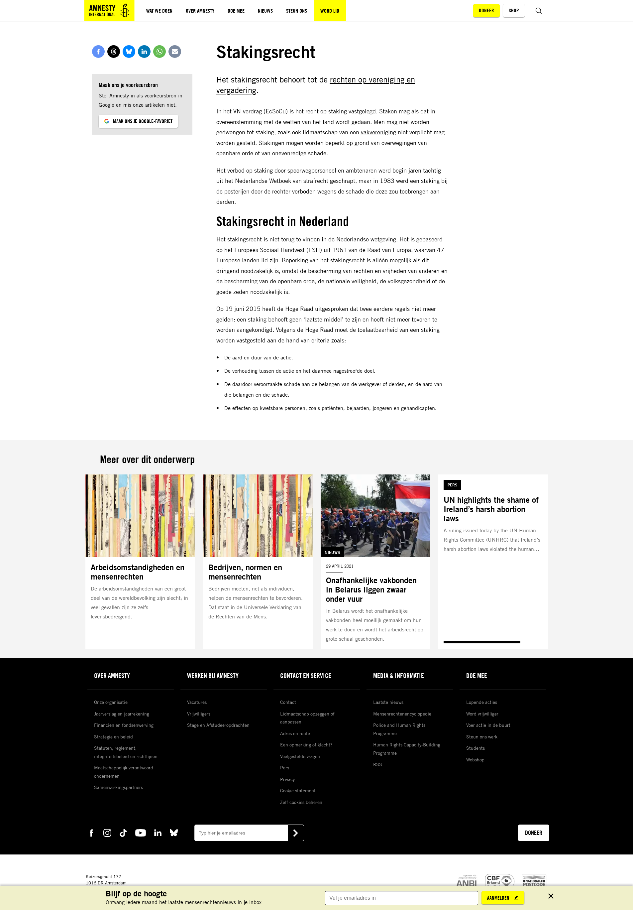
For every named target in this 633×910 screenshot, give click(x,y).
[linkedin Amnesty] (158, 832)
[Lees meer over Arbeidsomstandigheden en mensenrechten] (140, 561)
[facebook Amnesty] (91, 832)
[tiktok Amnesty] (123, 832)
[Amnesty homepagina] (109, 10)
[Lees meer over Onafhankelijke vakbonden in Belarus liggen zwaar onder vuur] (375, 561)
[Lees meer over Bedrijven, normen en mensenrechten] (258, 561)
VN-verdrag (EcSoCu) (260, 111)
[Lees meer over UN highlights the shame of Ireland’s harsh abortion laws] (493, 561)
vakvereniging (378, 132)
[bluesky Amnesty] (174, 832)
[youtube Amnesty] (140, 832)
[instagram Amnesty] (107, 832)
